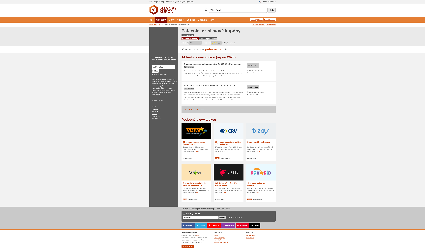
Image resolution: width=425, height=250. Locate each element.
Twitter (154, 111)
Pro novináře (217, 240)
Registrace (258, 20)
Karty (211, 19)
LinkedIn (154, 114)
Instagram (229, 225)
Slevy (172, 19)
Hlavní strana (153, 25)
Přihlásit (155, 71)
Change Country (187, 246)
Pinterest (154, 116)
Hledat (271, 10)
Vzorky (180, 19)
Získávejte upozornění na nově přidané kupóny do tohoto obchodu (164, 59)
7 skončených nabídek (208, 39)
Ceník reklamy (250, 238)
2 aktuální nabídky (191, 39)
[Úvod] (150, 19)
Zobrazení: (185, 43)
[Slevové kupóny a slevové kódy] (163, 14)
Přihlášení (270, 20)
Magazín (202, 19)
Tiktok (256, 225)
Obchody (161, 19)
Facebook (155, 109)
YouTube (215, 225)
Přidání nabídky (250, 235)
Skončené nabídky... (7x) (194, 109)
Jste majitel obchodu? (258, 25)
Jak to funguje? (271, 25)
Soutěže (191, 19)
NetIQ (197, 235)
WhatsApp (155, 118)
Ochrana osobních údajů (159, 74)
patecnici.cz (187, 35)
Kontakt (216, 235)
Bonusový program (219, 238)
